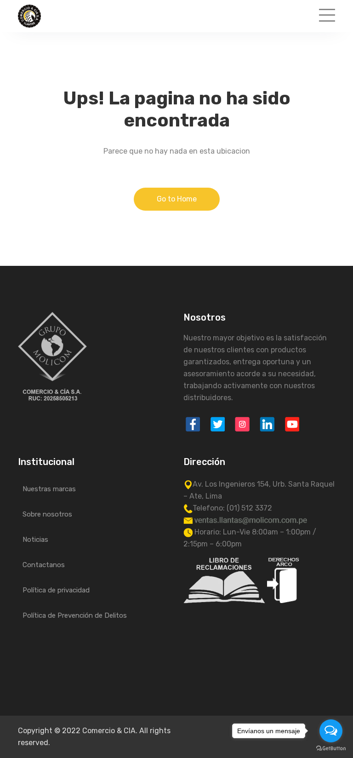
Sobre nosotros (47, 514)
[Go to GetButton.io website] (331, 749)
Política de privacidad (56, 590)
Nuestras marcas (49, 489)
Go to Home (177, 199)
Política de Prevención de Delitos (75, 615)
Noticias (35, 539)
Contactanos (44, 565)
